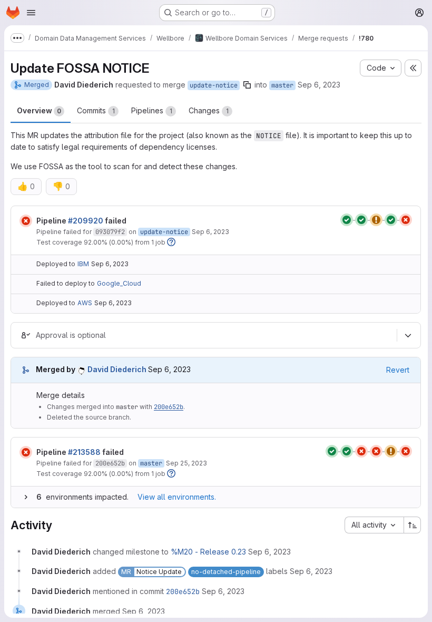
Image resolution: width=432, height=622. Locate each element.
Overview (39, 110)
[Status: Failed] (25, 221)
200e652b (168, 407)
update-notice (214, 85)
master (282, 85)
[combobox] (374, 525)
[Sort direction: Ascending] (412, 525)
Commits (96, 110)
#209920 (85, 220)
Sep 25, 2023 (186, 463)
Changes (209, 110)
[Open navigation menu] (31, 12)
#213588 (84, 452)
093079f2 (110, 232)
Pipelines (151, 110)
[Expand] (25, 497)
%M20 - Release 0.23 (208, 551)
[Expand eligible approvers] (407, 335)
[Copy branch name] (247, 85)
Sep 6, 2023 (319, 84)
